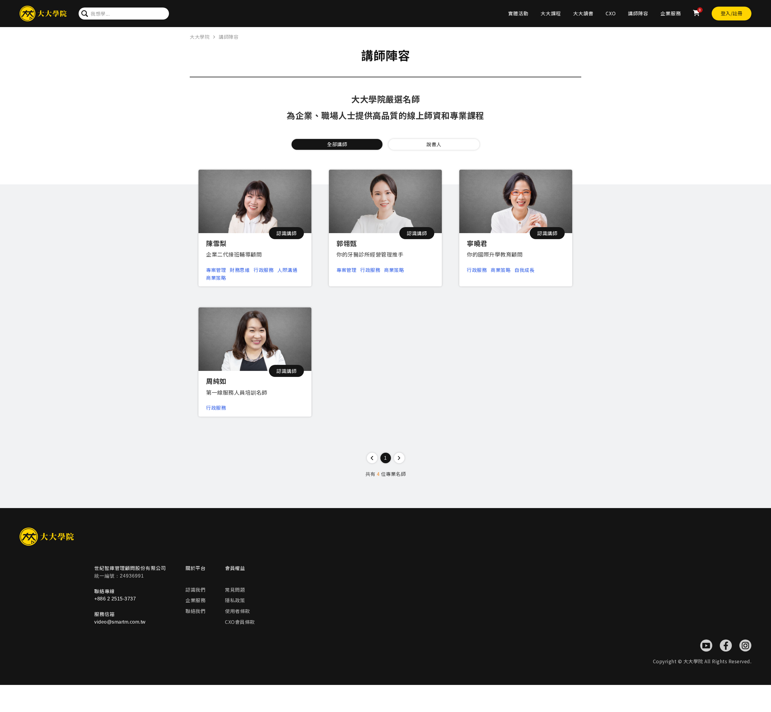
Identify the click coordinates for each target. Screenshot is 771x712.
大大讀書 (583, 13)
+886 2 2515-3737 (115, 598)
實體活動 (518, 13)
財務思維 (240, 269)
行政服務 (263, 269)
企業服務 (670, 13)
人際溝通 (287, 269)
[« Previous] (372, 458)
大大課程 (551, 13)
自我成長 (524, 269)
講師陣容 (638, 13)
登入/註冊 (732, 13)
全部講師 (337, 144)
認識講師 (286, 233)
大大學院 (200, 36)
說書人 (434, 144)
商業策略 (216, 277)
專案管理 (216, 269)
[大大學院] (43, 14)
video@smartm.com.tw (120, 621)
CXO (611, 13)
